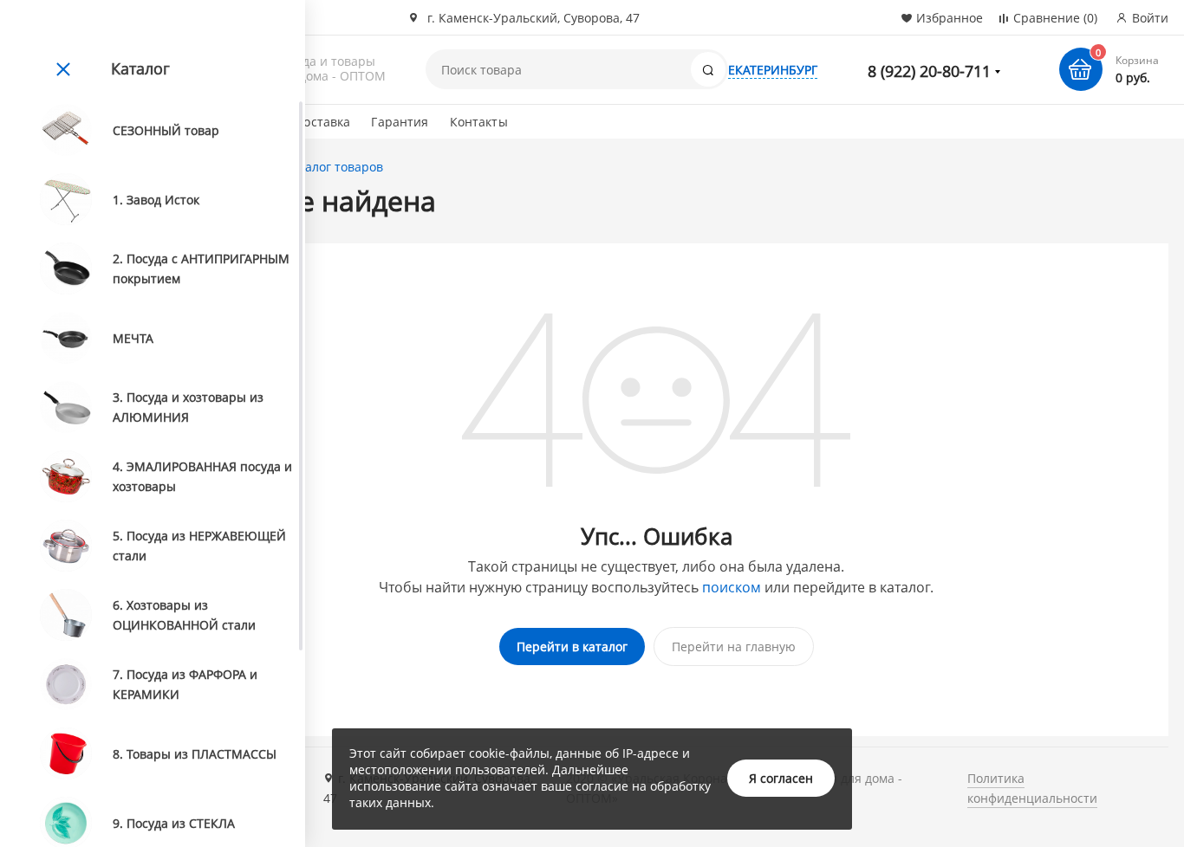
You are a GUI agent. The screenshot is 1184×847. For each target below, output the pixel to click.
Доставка (322, 121)
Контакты (479, 121)
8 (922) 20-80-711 (929, 71)
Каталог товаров (333, 166)
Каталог (140, 68)
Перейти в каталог (572, 646)
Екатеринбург (772, 69)
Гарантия (399, 121)
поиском (731, 587)
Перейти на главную (734, 646)
